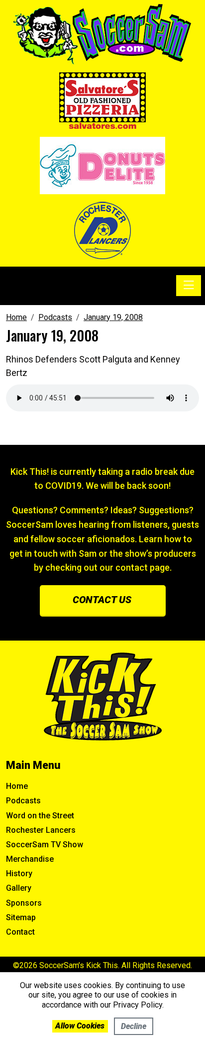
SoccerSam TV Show (44, 844)
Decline (133, 1026)
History (19, 873)
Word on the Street (40, 815)
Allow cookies (79, 1026)
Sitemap (21, 917)
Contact (20, 932)
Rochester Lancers (41, 830)
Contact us (102, 600)
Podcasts (23, 800)
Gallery (18, 888)
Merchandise (30, 859)
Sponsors (24, 903)
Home (17, 786)
